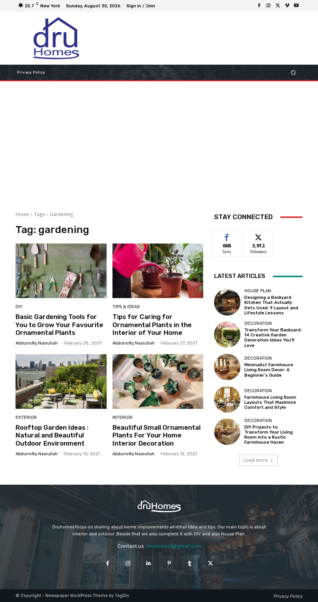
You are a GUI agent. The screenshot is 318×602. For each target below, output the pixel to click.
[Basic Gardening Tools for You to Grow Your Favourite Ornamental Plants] (61, 271)
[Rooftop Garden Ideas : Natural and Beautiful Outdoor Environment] (61, 381)
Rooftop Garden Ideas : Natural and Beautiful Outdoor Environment (52, 435)
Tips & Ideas (126, 307)
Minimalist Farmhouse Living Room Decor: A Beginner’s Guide (268, 369)
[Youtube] (296, 5)
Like (227, 235)
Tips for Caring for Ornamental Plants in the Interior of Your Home (152, 324)
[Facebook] (259, 5)
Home (22, 214)
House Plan (257, 291)
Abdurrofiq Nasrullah (37, 343)
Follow (258, 235)
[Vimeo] (287, 5)
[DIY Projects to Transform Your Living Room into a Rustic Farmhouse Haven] (227, 431)
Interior (122, 417)
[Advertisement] (159, 143)
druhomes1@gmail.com (173, 546)
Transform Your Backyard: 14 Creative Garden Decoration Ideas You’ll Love (273, 338)
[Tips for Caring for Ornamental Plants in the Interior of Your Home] (158, 271)
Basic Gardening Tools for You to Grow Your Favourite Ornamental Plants (59, 324)
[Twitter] (277, 5)
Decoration (258, 323)
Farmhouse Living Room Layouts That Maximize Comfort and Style (270, 402)
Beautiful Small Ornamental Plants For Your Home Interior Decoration (156, 435)
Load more (256, 460)
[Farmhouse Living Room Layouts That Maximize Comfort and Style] (227, 399)
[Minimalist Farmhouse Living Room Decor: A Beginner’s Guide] (227, 367)
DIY (19, 307)
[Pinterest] (169, 563)
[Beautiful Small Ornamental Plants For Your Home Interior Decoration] (158, 381)
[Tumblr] (189, 563)
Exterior (26, 417)
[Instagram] (268, 5)
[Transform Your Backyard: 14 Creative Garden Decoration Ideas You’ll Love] (227, 334)
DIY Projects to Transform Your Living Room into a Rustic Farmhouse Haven (268, 435)
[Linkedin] (148, 563)
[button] (293, 72)
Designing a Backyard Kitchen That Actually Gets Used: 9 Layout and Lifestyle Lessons (271, 305)
